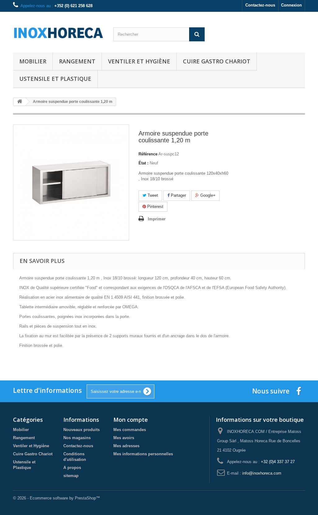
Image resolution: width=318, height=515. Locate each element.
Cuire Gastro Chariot (216, 61)
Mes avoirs (123, 437)
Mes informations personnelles (143, 454)
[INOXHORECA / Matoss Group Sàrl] (58, 30)
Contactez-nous (260, 5)
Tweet (152, 195)
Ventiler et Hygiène (139, 61)
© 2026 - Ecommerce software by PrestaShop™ (56, 498)
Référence (148, 154)
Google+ (207, 195)
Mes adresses (126, 446)
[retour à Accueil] (19, 102)
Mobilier (32, 61)
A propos (72, 467)
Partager (178, 195)
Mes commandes (129, 429)
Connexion (291, 5)
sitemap (71, 475)
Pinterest (154, 206)
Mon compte (130, 419)
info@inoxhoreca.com (261, 473)
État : (143, 163)
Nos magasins (77, 437)
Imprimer (157, 219)
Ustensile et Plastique (55, 78)
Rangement (77, 61)
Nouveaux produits (81, 429)
